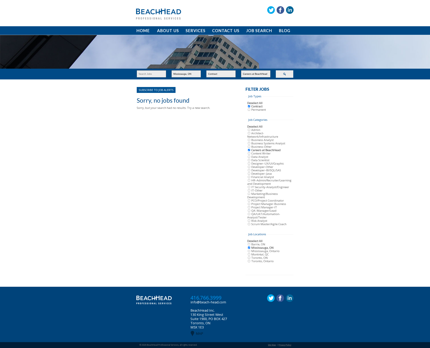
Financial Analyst (262, 177)
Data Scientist (260, 160)
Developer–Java (261, 174)
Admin (255, 130)
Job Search (259, 30)
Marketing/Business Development (262, 195)
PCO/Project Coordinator (267, 200)
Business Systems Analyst (268, 143)
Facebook (280, 10)
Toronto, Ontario (262, 261)
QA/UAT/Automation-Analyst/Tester (263, 215)
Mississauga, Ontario (265, 251)
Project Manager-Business (268, 204)
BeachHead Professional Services (163, 344)
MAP (199, 333)
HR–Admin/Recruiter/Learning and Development (269, 182)
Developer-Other (262, 167)
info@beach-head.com (208, 302)
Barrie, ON (258, 244)
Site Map (272, 344)
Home (143, 30)
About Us (168, 30)
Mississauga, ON (262, 248)
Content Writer (261, 153)
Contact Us (225, 30)
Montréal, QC (260, 254)
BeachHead (158, 14)
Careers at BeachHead (266, 150)
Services (195, 30)
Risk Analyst (259, 221)
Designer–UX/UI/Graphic (267, 163)
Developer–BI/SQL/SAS (266, 170)
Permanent (258, 110)
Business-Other (261, 147)
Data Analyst (259, 157)
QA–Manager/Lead (263, 211)
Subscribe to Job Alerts (156, 90)
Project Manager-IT (264, 207)
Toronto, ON (259, 258)
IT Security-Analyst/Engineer (270, 187)
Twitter (271, 10)
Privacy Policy (284, 344)
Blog (284, 30)
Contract (257, 106)
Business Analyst (262, 140)
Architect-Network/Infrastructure (262, 134)
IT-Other (257, 190)
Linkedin (290, 10)
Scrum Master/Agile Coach (268, 224)
